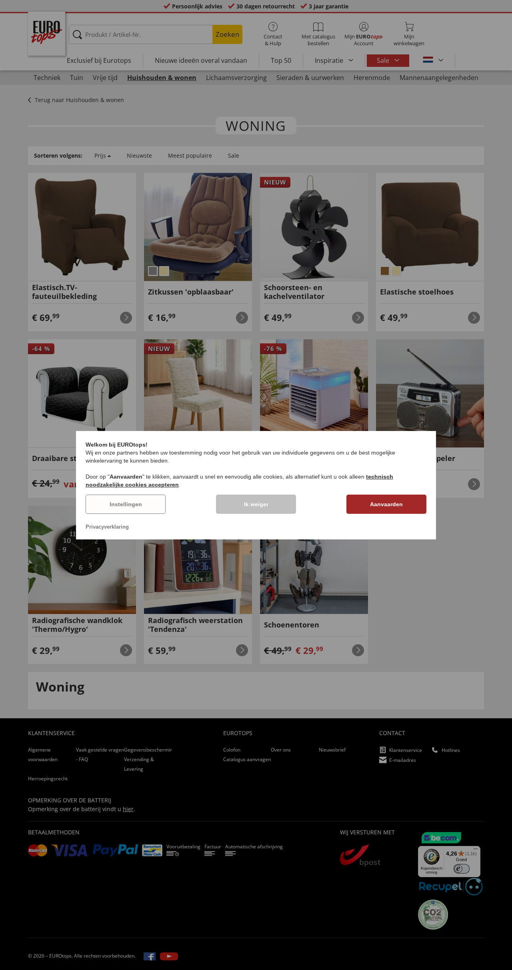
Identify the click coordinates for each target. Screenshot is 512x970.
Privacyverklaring (107, 527)
